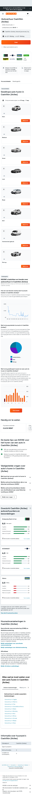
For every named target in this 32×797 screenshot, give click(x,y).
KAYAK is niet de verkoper (10, 785)
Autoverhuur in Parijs (10, 723)
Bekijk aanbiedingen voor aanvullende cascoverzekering (12, 644)
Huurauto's (13, 765)
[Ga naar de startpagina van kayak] (11, 14)
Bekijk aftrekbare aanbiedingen (10, 666)
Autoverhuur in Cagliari (11, 699)
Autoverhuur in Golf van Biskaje (15, 766)
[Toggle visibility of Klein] (12, 359)
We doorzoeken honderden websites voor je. (15, 788)
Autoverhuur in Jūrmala (11, 718)
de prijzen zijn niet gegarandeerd (10, 780)
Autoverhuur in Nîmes (10, 716)
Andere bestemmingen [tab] (10, 687)
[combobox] (8, 25)
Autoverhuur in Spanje (23, 765)
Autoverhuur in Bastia (10, 709)
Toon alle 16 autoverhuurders (9, 613)
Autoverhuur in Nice (10, 713)
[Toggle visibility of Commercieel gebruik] (15, 357)
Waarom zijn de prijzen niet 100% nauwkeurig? (12, 792)
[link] (16, 410)
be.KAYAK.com (5, 765)
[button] (30, 9)
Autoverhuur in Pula (10, 704)
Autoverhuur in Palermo (11, 702)
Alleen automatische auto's (10, 47)
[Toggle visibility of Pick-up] (13, 362)
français (20, 9)
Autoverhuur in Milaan (10, 720)
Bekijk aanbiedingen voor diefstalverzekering (14, 647)
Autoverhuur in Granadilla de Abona (14, 706)
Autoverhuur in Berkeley (11, 711)
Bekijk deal (25, 120)
